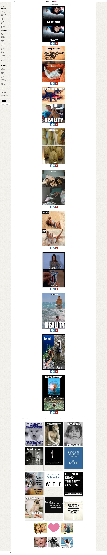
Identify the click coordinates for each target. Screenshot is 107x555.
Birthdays (3, 38)
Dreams (2, 40)
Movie (2, 57)
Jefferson (3, 73)
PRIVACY (12, 552)
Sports (2, 53)
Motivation (3, 14)
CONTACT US (104, 552)
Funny (2, 15)
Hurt (2, 22)
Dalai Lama (3, 80)
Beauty (2, 36)
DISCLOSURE (4, 552)
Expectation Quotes (71, 417)
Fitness (2, 43)
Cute (2, 25)
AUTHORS (3, 65)
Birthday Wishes (4, 95)
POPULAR (3, 8)
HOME (2, 6)
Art (1, 33)
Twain (2, 71)
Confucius (3, 77)
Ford (2, 87)
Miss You (3, 47)
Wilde (2, 75)
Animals (3, 32)
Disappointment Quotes (35, 417)
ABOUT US (99, 552)
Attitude (3, 34)
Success (3, 26)
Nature (2, 48)
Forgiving (3, 45)
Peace (2, 49)
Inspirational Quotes (67, 547)
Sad (2, 23)
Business (3, 37)
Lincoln (2, 83)
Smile (2, 51)
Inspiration (3, 12)
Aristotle (3, 69)
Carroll (2, 76)
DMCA (16, 552)
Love (2, 10)
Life (2, 11)
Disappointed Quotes (48, 417)
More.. (2, 62)
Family (2, 18)
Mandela (3, 84)
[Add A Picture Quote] (5, 104)
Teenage (3, 55)
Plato (2, 68)
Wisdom (3, 27)
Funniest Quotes (59, 417)
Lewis (2, 81)
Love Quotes (54, 533)
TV (1, 59)
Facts (2, 41)
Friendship (3, 16)
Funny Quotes (23, 417)
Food (2, 44)
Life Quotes (67, 533)
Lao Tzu (3, 86)
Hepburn (3, 79)
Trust (2, 56)
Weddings (3, 60)
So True (2, 52)
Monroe (2, 72)
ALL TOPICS (4, 30)
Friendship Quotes (40, 533)
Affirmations (3, 92)
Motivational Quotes (53, 547)
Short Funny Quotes (83, 417)
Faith (2, 19)
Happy (2, 21)
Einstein (3, 66)
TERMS (8, 552)
